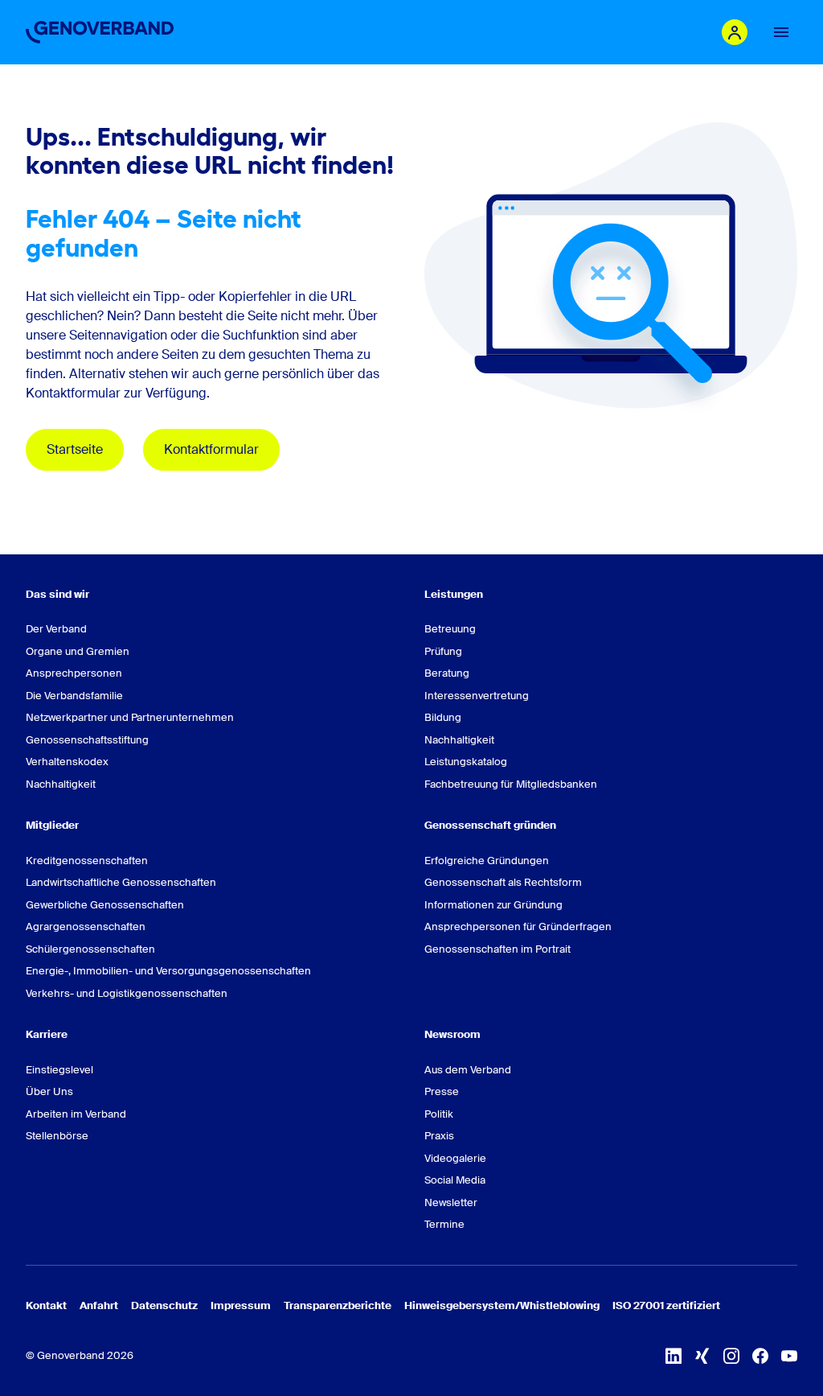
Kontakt (46, 1305)
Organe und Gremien (77, 651)
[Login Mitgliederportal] (734, 32)
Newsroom (452, 1034)
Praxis (439, 1136)
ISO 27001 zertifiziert (666, 1305)
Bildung (442, 717)
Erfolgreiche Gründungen (486, 860)
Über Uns (49, 1091)
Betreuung (450, 629)
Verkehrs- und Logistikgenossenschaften (126, 993)
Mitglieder (52, 825)
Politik (438, 1114)
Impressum (241, 1305)
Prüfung (443, 651)
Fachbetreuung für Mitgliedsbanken (510, 784)
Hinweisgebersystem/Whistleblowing (502, 1305)
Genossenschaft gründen (490, 825)
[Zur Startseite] (100, 32)
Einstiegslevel (59, 1070)
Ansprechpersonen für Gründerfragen (518, 926)
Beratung (446, 673)
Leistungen (453, 594)
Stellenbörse (57, 1136)
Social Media (454, 1180)
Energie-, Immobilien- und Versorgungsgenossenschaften (168, 971)
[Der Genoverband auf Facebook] (760, 1356)
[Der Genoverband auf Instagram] (731, 1356)
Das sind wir (57, 594)
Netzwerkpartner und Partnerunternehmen (130, 717)
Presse (441, 1091)
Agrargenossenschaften (85, 926)
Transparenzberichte (337, 1305)
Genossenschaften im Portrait (497, 949)
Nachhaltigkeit (61, 784)
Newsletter (450, 1202)
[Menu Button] (781, 32)
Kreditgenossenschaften (87, 860)
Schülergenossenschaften (90, 949)
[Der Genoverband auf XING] (702, 1356)
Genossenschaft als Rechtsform (503, 882)
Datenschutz (164, 1305)
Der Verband (56, 629)
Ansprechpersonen (74, 673)
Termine (444, 1224)
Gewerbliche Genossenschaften (105, 905)
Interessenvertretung (476, 695)
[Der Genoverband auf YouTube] (789, 1356)
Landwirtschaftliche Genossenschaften (121, 882)
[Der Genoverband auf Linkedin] (673, 1356)
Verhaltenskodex (67, 761)
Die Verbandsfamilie (74, 695)
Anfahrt (99, 1305)
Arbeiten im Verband (76, 1114)
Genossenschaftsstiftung (87, 740)
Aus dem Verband (467, 1070)
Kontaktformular (211, 449)
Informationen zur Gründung (493, 905)
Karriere (47, 1034)
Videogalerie (455, 1158)
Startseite (75, 449)
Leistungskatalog (465, 761)
